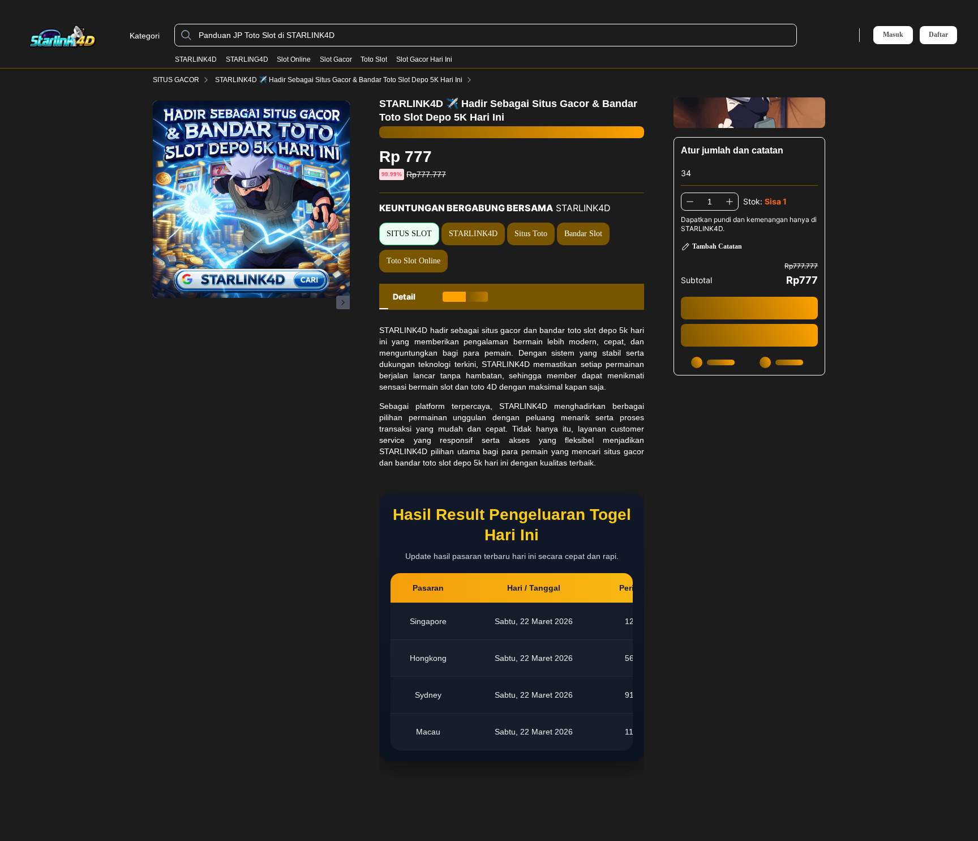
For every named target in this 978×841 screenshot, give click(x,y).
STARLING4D (247, 59)
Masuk (893, 35)
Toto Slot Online (413, 261)
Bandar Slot (583, 233)
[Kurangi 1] (690, 201)
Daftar (938, 35)
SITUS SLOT (409, 233)
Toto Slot (374, 59)
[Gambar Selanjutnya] (343, 302)
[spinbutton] (710, 201)
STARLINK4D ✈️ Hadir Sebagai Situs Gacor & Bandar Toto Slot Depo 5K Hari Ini (338, 80)
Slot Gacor (336, 59)
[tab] (404, 296)
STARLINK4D (196, 59)
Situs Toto (530, 233)
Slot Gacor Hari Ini (424, 59)
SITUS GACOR (176, 80)
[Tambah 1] (729, 201)
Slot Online (294, 59)
